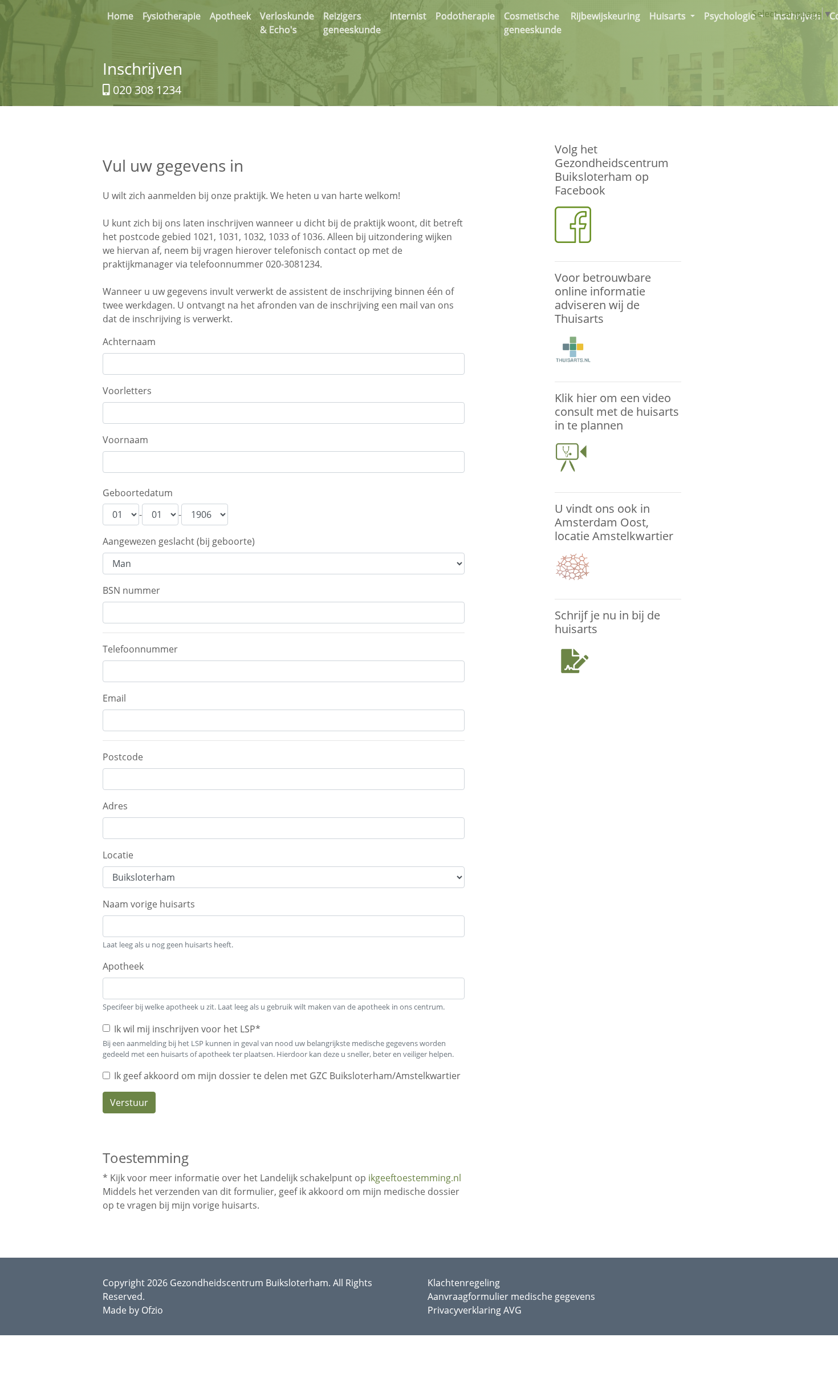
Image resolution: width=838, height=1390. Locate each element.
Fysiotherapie (174, 15)
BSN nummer (131, 590)
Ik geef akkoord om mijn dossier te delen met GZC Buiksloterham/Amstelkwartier (287, 1075)
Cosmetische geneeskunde (535, 23)
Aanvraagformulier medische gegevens (511, 1296)
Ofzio (152, 1310)
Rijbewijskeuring (608, 15)
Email (114, 698)
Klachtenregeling (464, 1282)
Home (122, 15)
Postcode (123, 757)
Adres (115, 806)
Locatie (118, 855)
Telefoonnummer (140, 649)
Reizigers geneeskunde (354, 23)
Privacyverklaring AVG (475, 1310)
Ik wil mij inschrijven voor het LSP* (187, 1029)
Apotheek (232, 15)
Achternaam (129, 341)
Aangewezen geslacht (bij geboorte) (179, 541)
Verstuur (129, 1102)
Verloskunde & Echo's (289, 23)
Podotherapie (467, 15)
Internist (410, 15)
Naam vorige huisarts (149, 904)
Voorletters (127, 390)
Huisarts (668, 16)
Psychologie (731, 16)
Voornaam (125, 439)
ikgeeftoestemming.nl (414, 1178)
